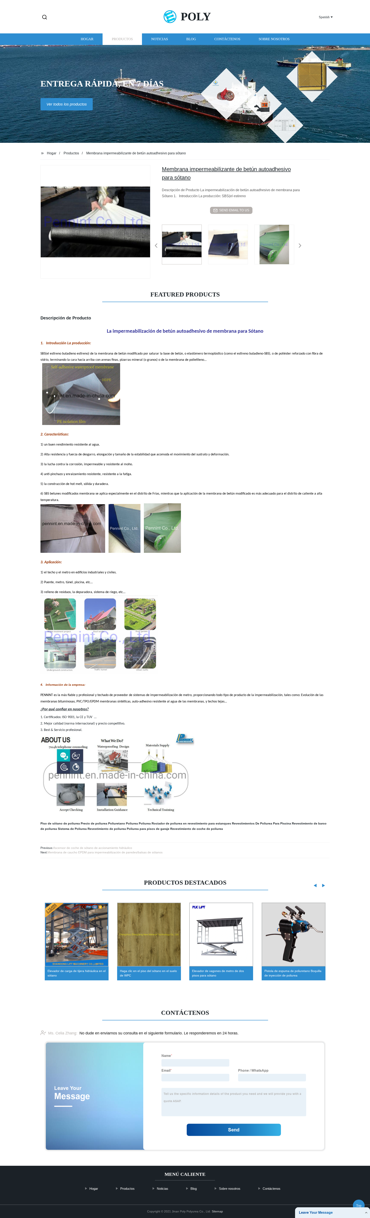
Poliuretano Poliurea (123, 823)
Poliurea (145, 823)
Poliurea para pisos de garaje (148, 828)
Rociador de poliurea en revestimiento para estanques (191, 823)
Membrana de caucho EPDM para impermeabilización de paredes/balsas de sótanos (105, 852)
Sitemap (217, 1211)
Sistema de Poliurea (72, 828)
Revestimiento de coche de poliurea (196, 828)
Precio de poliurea (94, 823)
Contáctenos (227, 39)
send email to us (234, 210)
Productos (122, 39)
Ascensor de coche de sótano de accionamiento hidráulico (92, 848)
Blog (191, 39)
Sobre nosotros (274, 39)
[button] (44, 17)
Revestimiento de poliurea (107, 828)
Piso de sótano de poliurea (60, 823)
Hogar (87, 39)
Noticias (159, 39)
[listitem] (185, 243)
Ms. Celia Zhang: (62, 1033)
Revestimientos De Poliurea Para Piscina (261, 823)
